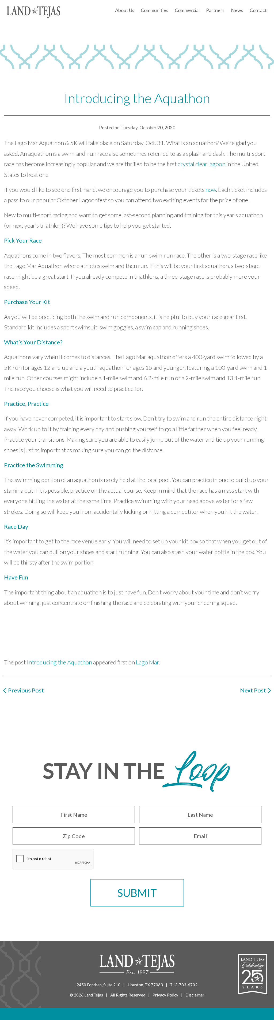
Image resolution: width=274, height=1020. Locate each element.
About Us (124, 10)
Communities (154, 10)
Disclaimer (194, 994)
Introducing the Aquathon (59, 662)
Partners (215, 10)
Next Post (253, 690)
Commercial (187, 10)
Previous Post (26, 690)
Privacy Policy (165, 994)
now (211, 189)
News (237, 10)
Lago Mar (147, 662)
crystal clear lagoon (201, 164)
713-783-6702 (183, 984)
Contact (258, 10)
